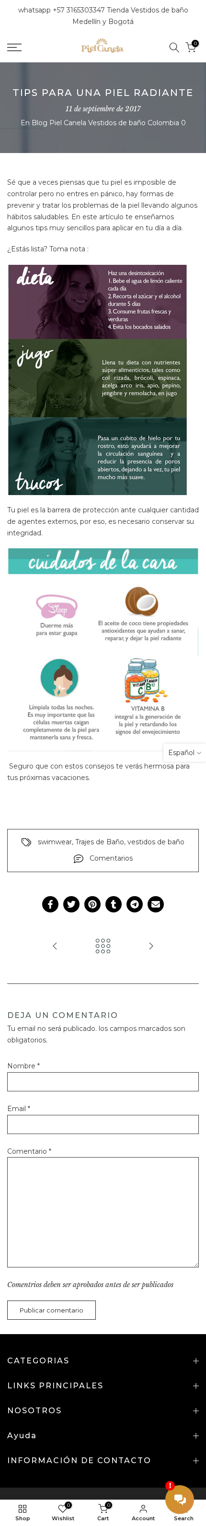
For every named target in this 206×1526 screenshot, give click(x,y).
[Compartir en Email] (156, 904)
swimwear (55, 842)
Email (18, 1108)
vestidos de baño (155, 842)
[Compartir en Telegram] (134, 904)
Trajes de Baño (99, 842)
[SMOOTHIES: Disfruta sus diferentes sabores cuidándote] (55, 946)
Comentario (29, 1151)
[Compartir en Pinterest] (92, 904)
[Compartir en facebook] (50, 904)
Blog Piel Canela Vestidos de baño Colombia (105, 122)
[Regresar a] (103, 946)
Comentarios (111, 858)
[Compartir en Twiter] (71, 904)
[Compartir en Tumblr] (113, 904)
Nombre (23, 1066)
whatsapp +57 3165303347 (62, 10)
